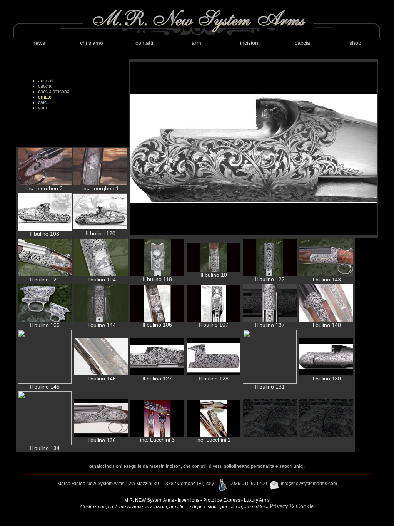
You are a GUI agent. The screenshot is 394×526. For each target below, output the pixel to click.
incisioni (249, 43)
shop (355, 43)
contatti (144, 43)
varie (43, 108)
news (38, 43)
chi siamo (91, 43)
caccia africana (54, 91)
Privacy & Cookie (292, 506)
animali (45, 81)
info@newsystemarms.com (309, 483)
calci (43, 102)
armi (197, 43)
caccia (302, 43)
